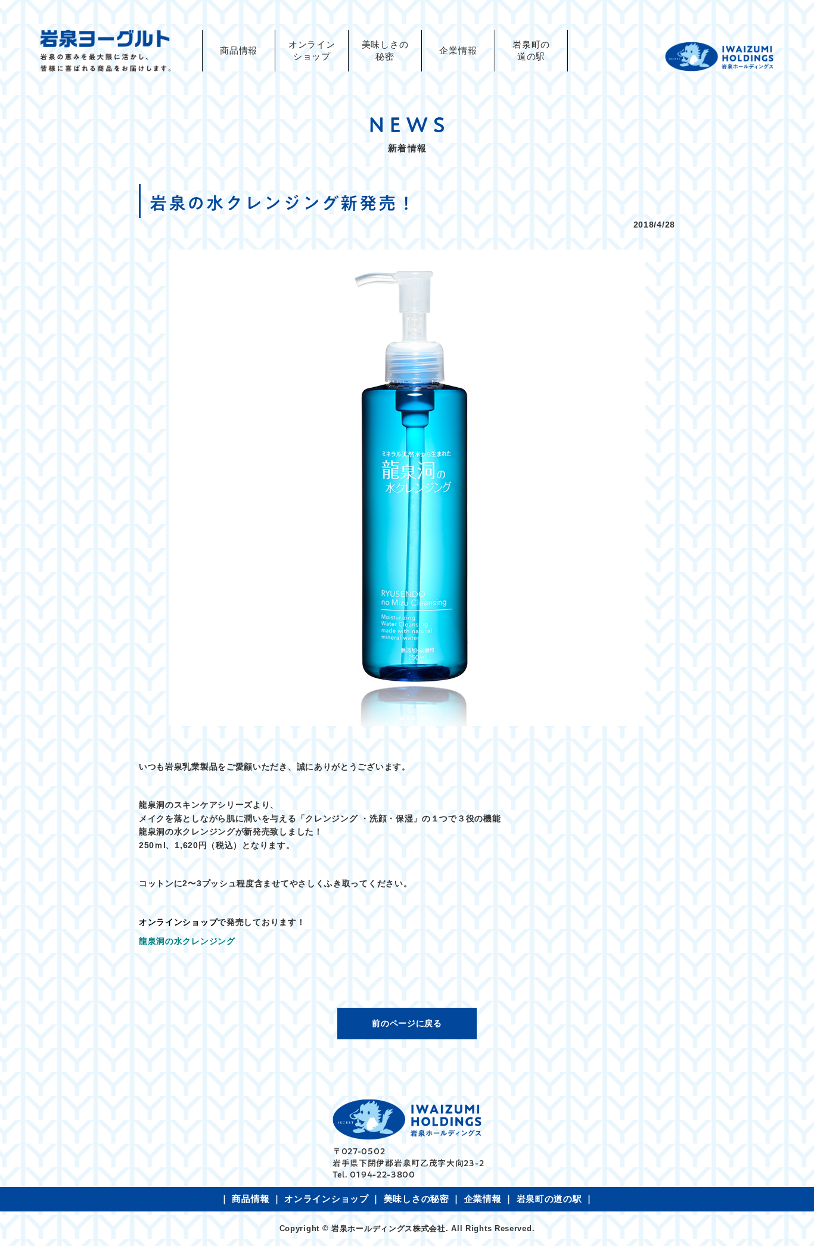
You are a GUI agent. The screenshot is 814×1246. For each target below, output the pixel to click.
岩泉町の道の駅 (531, 50)
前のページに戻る (407, 1023)
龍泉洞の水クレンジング (187, 941)
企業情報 (458, 50)
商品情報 (238, 50)
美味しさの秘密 (385, 50)
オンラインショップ (326, 1199)
